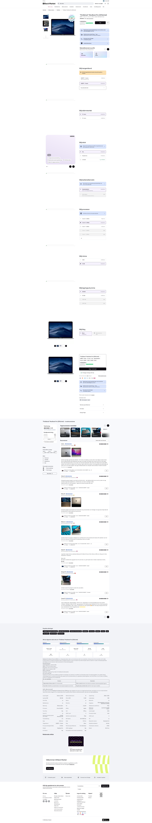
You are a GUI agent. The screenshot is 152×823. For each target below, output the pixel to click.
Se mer (62, 561)
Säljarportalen (56, 797)
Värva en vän (68, 796)
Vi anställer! (45, 799)
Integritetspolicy (80, 799)
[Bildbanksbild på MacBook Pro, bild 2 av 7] (46, 30)
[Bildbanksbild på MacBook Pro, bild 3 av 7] (46, 37)
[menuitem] (57, 6)
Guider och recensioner (58, 807)
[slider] (44, 453)
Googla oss (72, 764)
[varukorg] (108, 3)
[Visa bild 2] (47, 166)
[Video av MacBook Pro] (46, 23)
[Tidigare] (55, 346)
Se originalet (70, 467)
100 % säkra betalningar (81, 811)
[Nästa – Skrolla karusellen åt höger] (108, 49)
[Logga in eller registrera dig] (105, 3)
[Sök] (58, 4)
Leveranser (56, 801)
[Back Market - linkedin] (44, 801)
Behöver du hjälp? (99, 3)
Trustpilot (90, 796)
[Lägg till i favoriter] (107, 22)
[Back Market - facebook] (46, 801)
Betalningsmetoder (57, 799)
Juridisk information (80, 806)
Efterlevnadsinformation (102, 375)
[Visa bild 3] (63, 346)
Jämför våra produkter (58, 809)
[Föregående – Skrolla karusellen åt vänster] (105, 49)
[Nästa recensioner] (108, 617)
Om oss (44, 796)
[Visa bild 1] (46, 166)
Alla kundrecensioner (58, 810)
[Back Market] (49, 3)
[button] (72, 18)
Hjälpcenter (56, 805)
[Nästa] (66, 346)
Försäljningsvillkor (80, 797)
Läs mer (92, 395)
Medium (89, 797)
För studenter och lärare (47, 797)
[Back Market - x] (49, 801)
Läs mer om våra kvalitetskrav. (91, 692)
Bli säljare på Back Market (58, 796)
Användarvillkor (80, 796)
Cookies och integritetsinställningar (81, 801)
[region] (94, 55)
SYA (87, 375)
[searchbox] (76, 3)
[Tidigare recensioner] (105, 617)
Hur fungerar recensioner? (49, 441)
